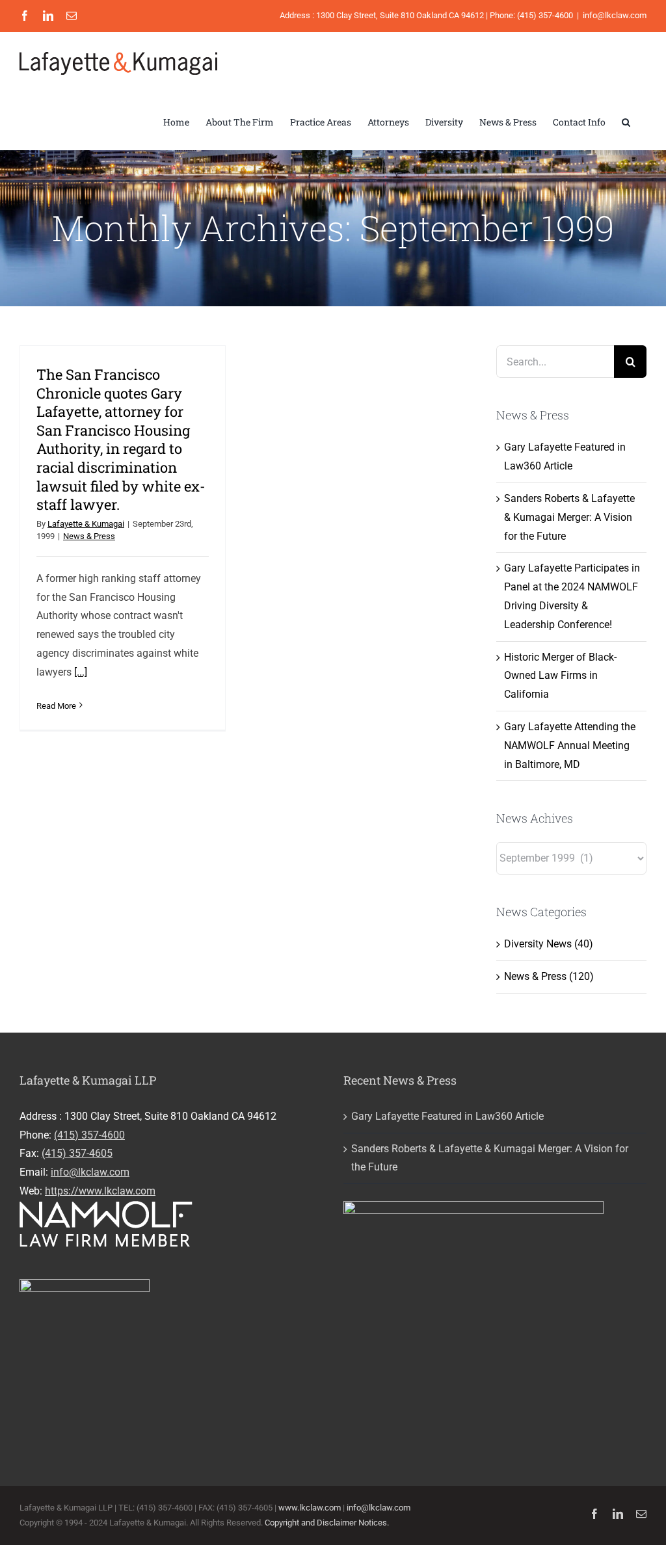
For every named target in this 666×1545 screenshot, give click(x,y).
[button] (626, 122)
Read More (56, 706)
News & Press (89, 536)
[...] (80, 672)
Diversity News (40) (548, 944)
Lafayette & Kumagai (85, 524)
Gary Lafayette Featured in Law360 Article (447, 1116)
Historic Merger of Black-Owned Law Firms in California (560, 676)
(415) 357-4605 (77, 1153)
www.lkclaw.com (309, 1507)
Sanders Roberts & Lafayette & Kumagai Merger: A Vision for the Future (569, 517)
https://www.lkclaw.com (100, 1191)
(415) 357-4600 (89, 1135)
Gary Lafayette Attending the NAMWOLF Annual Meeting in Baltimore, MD (569, 745)
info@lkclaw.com (614, 15)
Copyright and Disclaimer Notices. (327, 1522)
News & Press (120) (549, 976)
